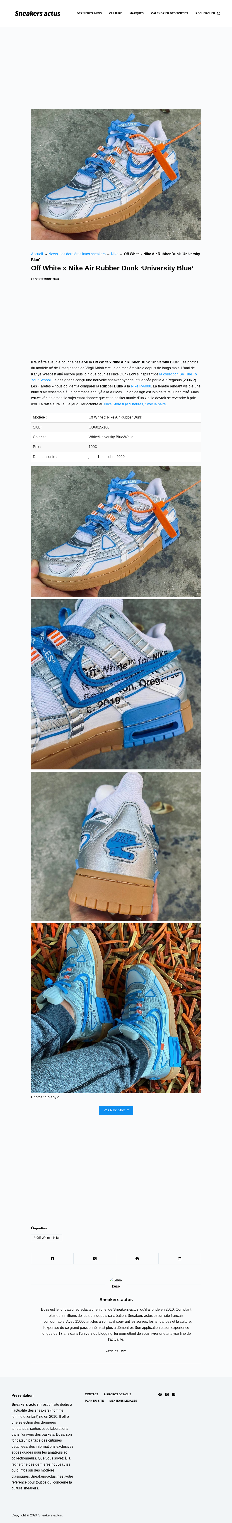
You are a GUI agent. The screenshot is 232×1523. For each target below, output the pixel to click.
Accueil (37, 254)
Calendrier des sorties (169, 13)
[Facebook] (52, 1258)
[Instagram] (173, 1394)
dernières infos (89, 13)
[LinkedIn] (180, 1258)
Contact (91, 1394)
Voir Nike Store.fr (116, 1110)
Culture (115, 13)
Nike (114, 254)
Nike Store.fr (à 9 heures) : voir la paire (135, 404)
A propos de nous (117, 1394)
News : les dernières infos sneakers (77, 254)
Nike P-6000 (141, 386)
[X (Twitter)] (95, 1258)
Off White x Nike (47, 1237)
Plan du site (94, 1400)
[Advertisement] (116, 61)
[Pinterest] (137, 1258)
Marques (137, 13)
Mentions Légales (123, 1400)
